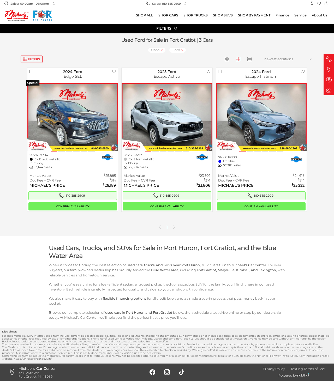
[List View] (249, 59)
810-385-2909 (171, 3)
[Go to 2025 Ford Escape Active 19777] (167, 117)
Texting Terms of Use (308, 369)
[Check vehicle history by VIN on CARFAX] (108, 157)
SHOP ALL (144, 15)
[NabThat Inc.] (303, 375)
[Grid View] (227, 59)
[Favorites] (319, 3)
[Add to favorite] (114, 72)
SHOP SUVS (223, 15)
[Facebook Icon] (152, 372)
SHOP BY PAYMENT (254, 15)
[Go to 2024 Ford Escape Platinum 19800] (261, 117)
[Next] (174, 227)
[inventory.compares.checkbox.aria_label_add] (31, 72)
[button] (311, 3)
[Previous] (160, 227)
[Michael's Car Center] (16, 15)
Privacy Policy (274, 369)
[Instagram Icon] (167, 372)
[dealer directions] (13, 372)
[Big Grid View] (238, 59)
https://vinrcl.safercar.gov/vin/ (33, 358)
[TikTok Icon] (181, 372)
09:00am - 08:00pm (34, 3)
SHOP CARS (168, 15)
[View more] (53, 3)
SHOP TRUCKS (195, 15)
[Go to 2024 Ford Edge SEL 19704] (72, 117)
